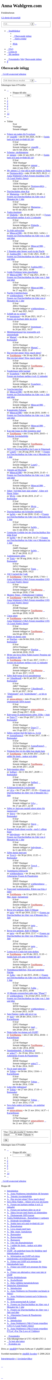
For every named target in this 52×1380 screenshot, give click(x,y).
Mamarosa (14, 194)
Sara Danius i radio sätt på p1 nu (22, 1014)
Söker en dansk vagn (16, 636)
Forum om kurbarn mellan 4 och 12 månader (29, 216)
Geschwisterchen (15, 389)
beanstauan (15, 316)
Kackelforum (13, 1019)
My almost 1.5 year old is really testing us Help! (29, 170)
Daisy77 (13, 717)
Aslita (12, 975)
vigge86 (13, 137)
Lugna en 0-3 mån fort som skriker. (23, 951)
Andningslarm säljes (16, 556)
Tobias (13, 1071)
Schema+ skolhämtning (17, 152)
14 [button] (8, 114)
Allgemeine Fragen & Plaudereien (22, 876)
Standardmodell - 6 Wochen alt (21, 1050)
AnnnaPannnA (16, 735)
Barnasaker (12, 340)
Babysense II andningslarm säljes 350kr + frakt (28, 714)
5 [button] (7, 108)
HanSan (13, 639)
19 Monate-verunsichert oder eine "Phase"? (27, 993)
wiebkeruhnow (16, 295)
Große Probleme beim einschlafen (22, 272)
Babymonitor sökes (16, 769)
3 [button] (7, 103)
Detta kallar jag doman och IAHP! (22, 1032)
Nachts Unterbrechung (17, 293)
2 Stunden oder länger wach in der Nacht (25, 251)
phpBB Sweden (29, 1354)
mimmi (13, 155)
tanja (12, 912)
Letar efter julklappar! (17, 1087)
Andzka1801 (15, 254)
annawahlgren (16, 699)
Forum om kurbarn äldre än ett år (22, 319)
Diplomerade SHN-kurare (19, 701)
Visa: (6, 1132)
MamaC (13, 337)
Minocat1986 (16, 233)
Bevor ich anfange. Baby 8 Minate (22, 910)
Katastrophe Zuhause (16, 410)
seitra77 (13, 1053)
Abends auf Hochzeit (16, 470)
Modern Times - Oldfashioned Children (25, 595)
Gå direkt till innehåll (10, 17)
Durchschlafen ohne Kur (18, 191)
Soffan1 (13, 772)
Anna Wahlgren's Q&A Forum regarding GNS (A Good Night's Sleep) (28, 177)
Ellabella (14, 215)
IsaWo (12, 514)
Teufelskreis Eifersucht (17, 871)
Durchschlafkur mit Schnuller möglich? (25, 511)
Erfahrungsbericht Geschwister (21, 787)
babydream (15, 834)
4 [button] (7, 106)
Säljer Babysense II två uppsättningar (24, 675)
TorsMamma (15, 355)
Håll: (20, 1134)
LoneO (13, 452)
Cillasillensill (15, 678)
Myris (12, 496)
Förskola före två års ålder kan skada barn (26, 751)
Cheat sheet (12, 616)
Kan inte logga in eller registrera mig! (24, 431)
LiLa (12, 790)
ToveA (13, 855)
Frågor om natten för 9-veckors (21, 134)
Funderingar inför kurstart (18, 371)
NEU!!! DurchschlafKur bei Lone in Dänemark (28, 449)
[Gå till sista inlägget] (40, 147)
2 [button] (7, 101)
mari (12, 1016)
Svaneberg (14, 373)
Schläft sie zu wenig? (16, 314)
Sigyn (12, 813)
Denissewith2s (16, 173)
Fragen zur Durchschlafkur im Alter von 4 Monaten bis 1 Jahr (28, 454)
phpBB (13, 1349)
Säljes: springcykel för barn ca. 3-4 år (24, 733)
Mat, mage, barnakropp (17, 897)
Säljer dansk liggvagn (17, 852)
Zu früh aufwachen (15, 230)
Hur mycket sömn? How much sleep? (24, 353)
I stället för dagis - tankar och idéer (28, 755)
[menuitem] (22, 36)
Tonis (12, 558)
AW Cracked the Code (17, 574)
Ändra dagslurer (14, 212)
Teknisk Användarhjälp (17, 436)
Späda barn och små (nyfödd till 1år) (28, 138)
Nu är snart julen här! (16, 1068)
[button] (8, 90)
